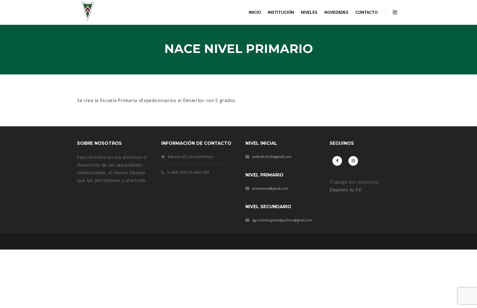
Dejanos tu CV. (346, 190)
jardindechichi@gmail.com (272, 156)
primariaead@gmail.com (270, 188)
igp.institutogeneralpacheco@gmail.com (282, 220)
